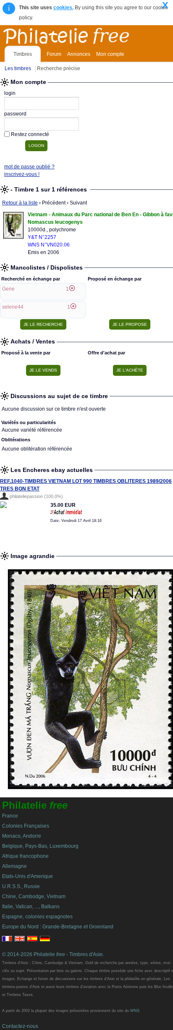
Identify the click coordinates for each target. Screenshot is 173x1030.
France (10, 816)
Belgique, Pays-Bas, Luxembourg (40, 846)
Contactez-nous (20, 1026)
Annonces (78, 54)
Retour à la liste (20, 203)
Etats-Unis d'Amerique (27, 876)
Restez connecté (30, 134)
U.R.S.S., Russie (21, 886)
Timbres (22, 54)
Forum (54, 54)
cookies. (63, 7)
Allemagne (14, 866)
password (15, 114)
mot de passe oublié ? (29, 167)
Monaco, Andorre (21, 836)
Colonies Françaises (25, 826)
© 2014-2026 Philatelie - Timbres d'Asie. (53, 954)
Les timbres (18, 68)
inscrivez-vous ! (21, 174)
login (10, 93)
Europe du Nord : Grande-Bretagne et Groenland (57, 927)
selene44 (13, 307)
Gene (8, 289)
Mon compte (110, 54)
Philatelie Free (85, 34)
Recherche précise (58, 68)
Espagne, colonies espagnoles (37, 917)
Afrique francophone (25, 856)
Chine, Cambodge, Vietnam (34, 896)
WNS (134, 1011)
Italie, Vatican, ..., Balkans (31, 906)
